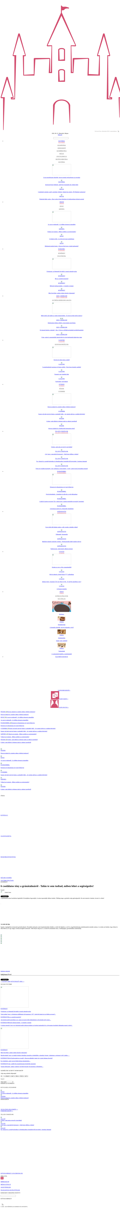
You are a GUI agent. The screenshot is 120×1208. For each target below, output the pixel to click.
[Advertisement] (60, 670)
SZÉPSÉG (61, 209)
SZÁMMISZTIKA (62, 151)
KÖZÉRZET (61, 253)
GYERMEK (61, 391)
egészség (7, 971)
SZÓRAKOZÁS (61, 511)
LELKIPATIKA (61, 145)
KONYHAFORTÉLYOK (61, 344)
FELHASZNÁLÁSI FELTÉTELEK (10, 1190)
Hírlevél (60, 135)
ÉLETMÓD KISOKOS (61, 656)
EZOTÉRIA (61, 141)
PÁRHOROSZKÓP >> (7, 1111)
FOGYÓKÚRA (61, 256)
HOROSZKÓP (62, 148)
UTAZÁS (61, 551)
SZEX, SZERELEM (61, 296)
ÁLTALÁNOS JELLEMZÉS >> (9, 1109)
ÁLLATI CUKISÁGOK (61, 431)
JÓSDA (62, 591)
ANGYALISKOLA (61, 156)
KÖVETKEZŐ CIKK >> (17, 981)
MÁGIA (61, 153)
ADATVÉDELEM (6, 1187)
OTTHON (61, 384)
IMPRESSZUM (5, 1181)
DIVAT (62, 206)
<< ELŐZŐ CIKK (5, 981)
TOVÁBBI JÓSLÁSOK (7, 880)
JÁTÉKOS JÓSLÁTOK (61, 596)
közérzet (3, 971)
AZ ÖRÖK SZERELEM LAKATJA (61, 300)
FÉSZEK (61, 388)
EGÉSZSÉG (61, 249)
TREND (61, 202)
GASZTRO (62, 340)
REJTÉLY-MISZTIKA (62, 159)
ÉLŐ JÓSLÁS (61, 598)
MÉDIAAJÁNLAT (6, 1184)
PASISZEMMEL (61, 471)
